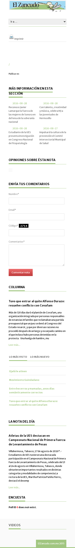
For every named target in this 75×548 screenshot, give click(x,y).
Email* (12, 209)
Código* (13, 225)
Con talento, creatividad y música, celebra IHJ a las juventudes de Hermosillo (52, 113)
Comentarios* (17, 241)
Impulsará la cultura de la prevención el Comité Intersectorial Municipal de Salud (52, 138)
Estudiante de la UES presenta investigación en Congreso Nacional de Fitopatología (21, 138)
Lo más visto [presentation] (18, 356)
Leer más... (14, 344)
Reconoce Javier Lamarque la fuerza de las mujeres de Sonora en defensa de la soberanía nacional (22, 114)
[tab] (18, 357)
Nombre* (14, 194)
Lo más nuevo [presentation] (39, 356)
